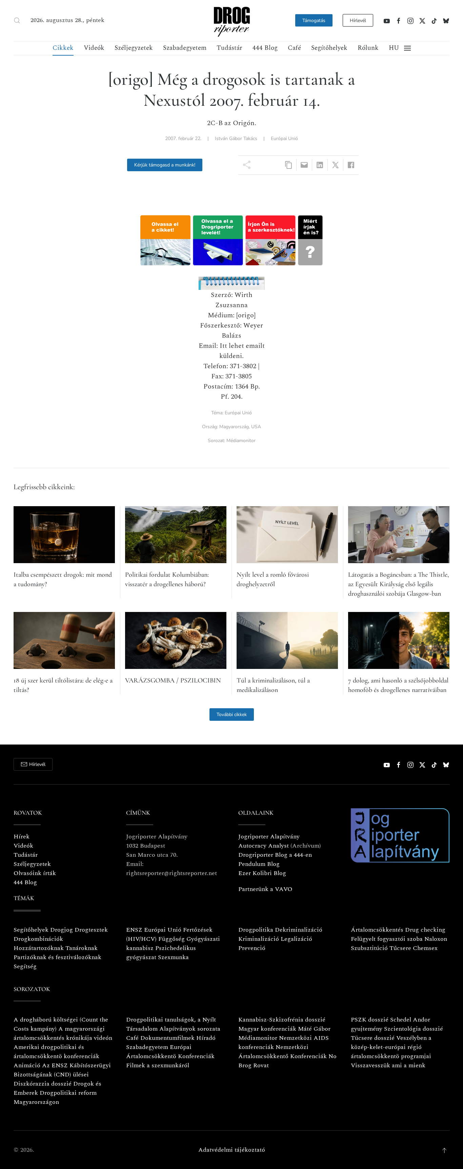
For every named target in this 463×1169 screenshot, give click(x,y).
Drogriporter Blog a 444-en (275, 854)
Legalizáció (296, 939)
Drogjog (61, 929)
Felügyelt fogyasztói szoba (387, 939)
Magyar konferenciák (267, 1028)
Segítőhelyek (329, 48)
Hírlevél (358, 20)
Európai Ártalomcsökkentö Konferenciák (170, 1052)
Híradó (206, 1038)
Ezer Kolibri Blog (262, 873)
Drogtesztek (91, 929)
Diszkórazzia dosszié (43, 1083)
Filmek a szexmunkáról (157, 1065)
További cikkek (232, 714)
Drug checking (425, 929)
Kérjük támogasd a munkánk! (164, 165)
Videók (94, 48)
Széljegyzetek (134, 48)
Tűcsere (400, 948)
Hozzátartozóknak (39, 948)
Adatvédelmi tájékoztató (231, 1149)
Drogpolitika (255, 929)
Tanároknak (81, 948)
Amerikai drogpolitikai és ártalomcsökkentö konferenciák (56, 1052)
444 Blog (265, 48)
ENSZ (134, 929)
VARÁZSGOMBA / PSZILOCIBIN (173, 680)
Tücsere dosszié (373, 1038)
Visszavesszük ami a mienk (388, 1065)
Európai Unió (284, 138)
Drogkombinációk (38, 939)
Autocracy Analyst (263, 845)
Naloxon (435, 939)
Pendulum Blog (259, 864)
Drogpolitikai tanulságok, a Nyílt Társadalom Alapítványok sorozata (173, 1024)
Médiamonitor (241, 440)
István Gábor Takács (236, 138)
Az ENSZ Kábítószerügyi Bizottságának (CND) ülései (62, 1070)
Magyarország (234, 426)
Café (294, 48)
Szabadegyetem (184, 48)
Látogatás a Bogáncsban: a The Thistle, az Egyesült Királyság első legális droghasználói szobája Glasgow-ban (398, 584)
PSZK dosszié (369, 1019)
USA (256, 426)
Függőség (171, 939)
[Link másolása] (289, 165)
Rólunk (368, 48)
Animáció (27, 1065)
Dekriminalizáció (298, 929)
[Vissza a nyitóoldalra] (231, 20)
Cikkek (63, 48)
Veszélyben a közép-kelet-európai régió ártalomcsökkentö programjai (391, 1047)
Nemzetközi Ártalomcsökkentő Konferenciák (282, 1052)
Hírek (21, 836)
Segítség (25, 966)
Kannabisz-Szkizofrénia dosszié (281, 1019)
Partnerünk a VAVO (265, 889)
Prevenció (251, 948)
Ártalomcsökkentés (377, 929)
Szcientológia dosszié (413, 1028)
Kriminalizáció (258, 939)
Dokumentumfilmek (167, 1038)
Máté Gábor (314, 1028)
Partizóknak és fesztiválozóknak (57, 957)
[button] (17, 20)
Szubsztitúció (369, 948)
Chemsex (425, 948)
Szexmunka (173, 957)
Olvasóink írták (35, 873)
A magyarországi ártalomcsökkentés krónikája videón (63, 1033)
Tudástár (229, 48)
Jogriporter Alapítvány (269, 836)
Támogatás (313, 20)
